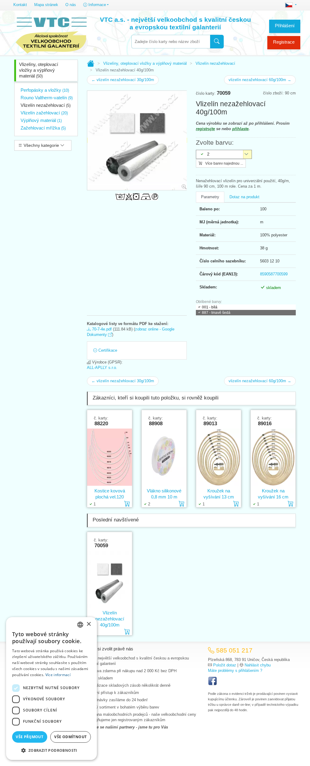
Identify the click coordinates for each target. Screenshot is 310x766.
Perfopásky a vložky (45, 90)
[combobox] (170, 41)
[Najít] (217, 41)
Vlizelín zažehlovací (44, 112)
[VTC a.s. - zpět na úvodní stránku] (51, 34)
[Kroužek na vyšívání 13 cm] (218, 457)
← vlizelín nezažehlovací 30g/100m (122, 79)
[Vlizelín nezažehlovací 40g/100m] (109, 579)
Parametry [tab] (210, 197)
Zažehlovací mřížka (43, 127)
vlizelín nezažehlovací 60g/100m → (260, 79)
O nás (70, 4)
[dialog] (51, 688)
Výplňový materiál (41, 120)
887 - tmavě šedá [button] (216, 313)
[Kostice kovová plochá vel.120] (109, 457)
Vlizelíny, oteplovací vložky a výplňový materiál (38, 70)
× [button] (88, 624)
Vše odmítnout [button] (70, 736)
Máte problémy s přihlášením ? (235, 670)
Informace (96, 4)
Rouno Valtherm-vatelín (47, 97)
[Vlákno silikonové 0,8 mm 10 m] (164, 457)
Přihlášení (285, 25)
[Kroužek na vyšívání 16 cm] (273, 457)
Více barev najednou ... (223, 163)
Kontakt (20, 4)
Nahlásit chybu (258, 665)
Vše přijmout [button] (29, 736)
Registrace (284, 41)
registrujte (205, 129)
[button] (51, 750)
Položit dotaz (224, 665)
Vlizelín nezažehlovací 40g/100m (109, 618)
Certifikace (107, 350)
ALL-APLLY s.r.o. (102, 367)
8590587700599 (274, 274)
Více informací (58, 674)
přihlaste (240, 129)
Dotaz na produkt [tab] (244, 197)
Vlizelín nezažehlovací (46, 105)
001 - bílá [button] (209, 307)
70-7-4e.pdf (101, 329)
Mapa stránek (46, 4)
